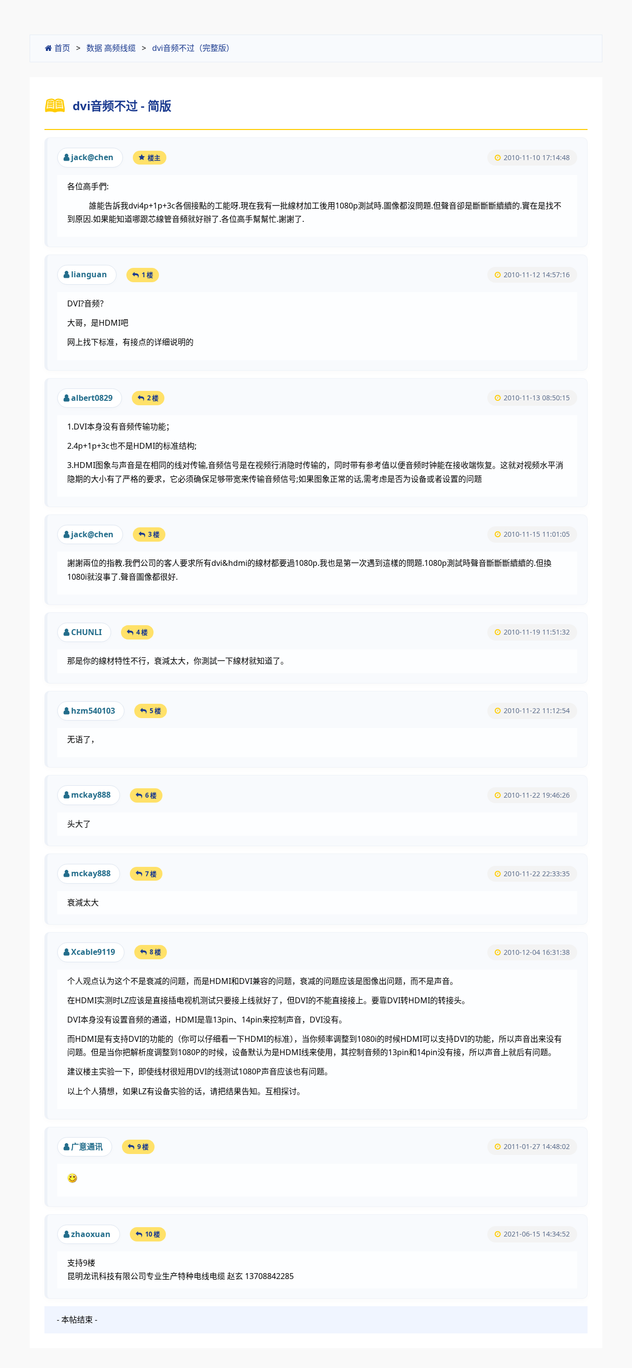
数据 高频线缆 (111, 48)
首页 (61, 48)
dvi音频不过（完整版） (193, 48)
